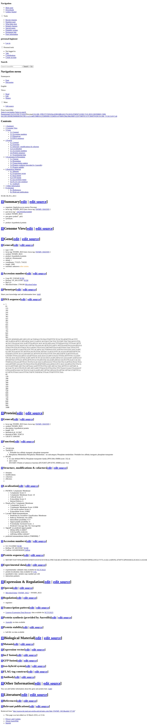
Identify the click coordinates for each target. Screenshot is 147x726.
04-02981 (54, 114)
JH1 (6, 116)
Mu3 (66, 116)
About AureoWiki (12, 721)
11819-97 (71, 114)
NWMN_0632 (23, 593)
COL (11, 114)
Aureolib (9, 622)
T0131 (85, 116)
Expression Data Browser (18, 612)
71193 (80, 114)
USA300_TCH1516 (105, 116)
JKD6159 (21, 116)
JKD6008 (14, 116)
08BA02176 (63, 114)
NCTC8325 (21, 114)
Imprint (8, 723)
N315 (15, 114)
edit (24, 202)
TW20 (95, 116)
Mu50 (70, 116)
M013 (33, 116)
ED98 (97, 114)
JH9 (9, 116)
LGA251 (28, 116)
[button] (2, 16)
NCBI (22, 278)
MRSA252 (40, 116)
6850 (76, 114)
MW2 (63, 116)
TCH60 (90, 116)
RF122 (75, 116)
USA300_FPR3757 (40, 114)
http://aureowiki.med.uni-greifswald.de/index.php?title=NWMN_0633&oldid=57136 (44, 711)
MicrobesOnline (31, 284)
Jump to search (20, 112)
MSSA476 (57, 116)
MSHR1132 (48, 116)
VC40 (115, 116)
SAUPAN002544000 (24, 212)
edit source (38, 202)
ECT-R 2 (86, 114)
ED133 (92, 114)
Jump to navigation (8, 112)
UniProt (27, 550)
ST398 (80, 116)
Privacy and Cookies (13, 719)
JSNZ (49, 114)
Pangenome (5, 114)
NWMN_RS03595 (42, 209)
